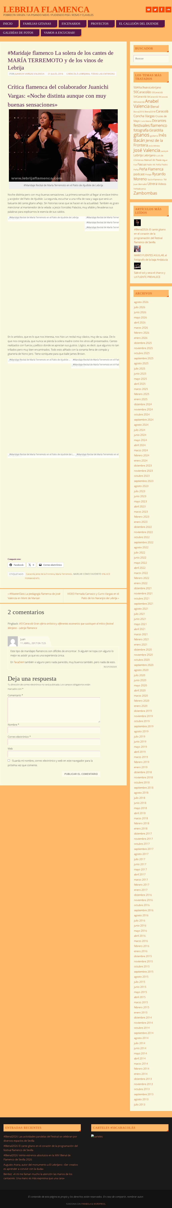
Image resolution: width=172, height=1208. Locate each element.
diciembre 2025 (143, 343)
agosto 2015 (141, 976)
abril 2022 (140, 567)
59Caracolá (163, 97)
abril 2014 (140, 1058)
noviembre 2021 (143, 593)
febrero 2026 (141, 332)
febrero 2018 (141, 823)
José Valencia (147, 150)
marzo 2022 (141, 573)
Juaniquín (164, 151)
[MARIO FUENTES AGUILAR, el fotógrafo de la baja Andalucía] (137, 251)
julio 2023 (139, 491)
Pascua (142, 164)
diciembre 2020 (143, 649)
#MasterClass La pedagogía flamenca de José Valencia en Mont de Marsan (34, 596)
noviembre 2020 (143, 654)
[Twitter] (155, 9)
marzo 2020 (141, 695)
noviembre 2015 (143, 961)
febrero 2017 (141, 884)
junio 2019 (140, 741)
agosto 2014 (141, 1038)
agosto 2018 (141, 792)
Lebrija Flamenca (46, 9)
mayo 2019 (140, 746)
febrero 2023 (141, 516)
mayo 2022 (140, 562)
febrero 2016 (141, 946)
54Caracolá (140, 96)
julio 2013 (139, 1104)
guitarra (154, 135)
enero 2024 (140, 460)
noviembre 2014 (143, 1022)
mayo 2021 (140, 624)
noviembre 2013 (143, 1084)
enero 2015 (140, 1012)
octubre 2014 (142, 1027)
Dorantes (159, 120)
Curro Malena (145, 121)
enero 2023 (140, 521)
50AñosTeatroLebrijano (147, 87)
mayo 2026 (140, 317)
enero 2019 (140, 767)
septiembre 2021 (144, 603)
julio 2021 (139, 613)
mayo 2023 (140, 501)
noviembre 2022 (143, 532)
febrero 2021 (141, 639)
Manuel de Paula (152, 160)
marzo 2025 (141, 389)
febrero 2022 (141, 578)
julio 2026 (139, 307)
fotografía (141, 130)
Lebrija (138, 155)
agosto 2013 (141, 1099)
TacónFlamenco (155, 179)
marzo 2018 (141, 818)
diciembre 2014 (143, 1017)
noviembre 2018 (143, 777)
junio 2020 (140, 680)
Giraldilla (156, 130)
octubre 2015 (142, 966)
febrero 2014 (141, 1068)
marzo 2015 (141, 1002)
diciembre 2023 (143, 465)
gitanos (141, 134)
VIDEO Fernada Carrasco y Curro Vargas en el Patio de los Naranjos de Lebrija (93, 596)
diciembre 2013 (143, 1078)
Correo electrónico (19, 736)
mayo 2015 (140, 992)
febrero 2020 (141, 700)
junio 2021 (140, 619)
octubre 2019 (142, 721)
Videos (162, 184)
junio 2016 (140, 925)
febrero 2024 (141, 455)
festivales (142, 125)
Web (10, 748)
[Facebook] (162, 9)
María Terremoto (64, 573)
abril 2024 (140, 445)
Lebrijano (149, 155)
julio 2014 (139, 1043)
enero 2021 (140, 644)
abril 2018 (140, 813)
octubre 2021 (142, 598)
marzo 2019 (141, 757)
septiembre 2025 (144, 358)
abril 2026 (140, 322)
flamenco (158, 125)
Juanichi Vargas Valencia (29, 73)
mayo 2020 (140, 685)
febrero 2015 (141, 1007)
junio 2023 (140, 496)
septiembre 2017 (144, 849)
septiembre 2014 (144, 1033)
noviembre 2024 (143, 409)
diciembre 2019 (143, 711)
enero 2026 (140, 337)
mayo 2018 (140, 808)
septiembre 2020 (144, 665)
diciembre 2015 (143, 956)
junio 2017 (140, 864)
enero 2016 (140, 951)
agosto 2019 (141, 731)
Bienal (154, 106)
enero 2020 (140, 705)
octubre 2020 (142, 659)
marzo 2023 (141, 511)
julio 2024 (139, 429)
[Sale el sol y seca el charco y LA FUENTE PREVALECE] (137, 268)
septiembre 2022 (144, 542)
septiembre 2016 (144, 910)
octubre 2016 (142, 905)
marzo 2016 (141, 941)
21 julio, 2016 (55, 73)
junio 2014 (140, 1048)
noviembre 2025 (143, 348)
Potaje (148, 174)
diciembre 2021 (143, 588)
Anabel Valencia (146, 103)
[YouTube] (149, 9)
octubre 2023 (142, 475)
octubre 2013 (142, 1089)
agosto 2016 (141, 915)
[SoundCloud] (168, 9)
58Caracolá (152, 96)
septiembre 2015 (144, 971)
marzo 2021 (141, 634)
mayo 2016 (140, 930)
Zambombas (145, 193)
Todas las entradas (103, 73)
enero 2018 (140, 828)
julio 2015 (139, 981)
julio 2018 (139, 797)
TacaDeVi (19, 662)
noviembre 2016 (143, 900)
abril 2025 (140, 383)
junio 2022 (140, 557)
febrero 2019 (141, 762)
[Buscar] (164, 59)
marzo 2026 (141, 327)
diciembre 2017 (143, 833)
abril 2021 (140, 629)
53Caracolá (157, 92)
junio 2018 (140, 802)
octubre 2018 (142, 782)
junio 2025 (140, 373)
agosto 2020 (141, 670)
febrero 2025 (141, 394)
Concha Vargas (144, 116)
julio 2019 (139, 736)
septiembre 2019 (144, 726)
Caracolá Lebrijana (78, 73)
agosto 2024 (141, 424)
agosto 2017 (141, 854)
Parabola (86, 1203)
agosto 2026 (141, 302)
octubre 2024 (142, 414)
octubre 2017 (142, 843)
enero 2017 (140, 889)
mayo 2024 (140, 440)
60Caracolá (139, 101)
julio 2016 (139, 920)
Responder (110, 666)
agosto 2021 (141, 608)
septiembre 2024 (144, 419)
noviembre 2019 (143, 716)
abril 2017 (140, 874)
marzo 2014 (141, 1063)
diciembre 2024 (143, 404)
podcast (139, 174)
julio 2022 (139, 552)
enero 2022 (140, 583)
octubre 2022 (142, 537)
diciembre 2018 (143, 772)
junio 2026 (140, 312)
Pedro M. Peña (153, 164)
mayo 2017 (140, 869)
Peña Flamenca (151, 169)
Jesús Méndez (154, 145)
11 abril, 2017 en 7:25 (33, 643)
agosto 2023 (141, 486)
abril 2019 (140, 751)
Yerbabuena (140, 188)
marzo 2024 (141, 450)
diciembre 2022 (143, 527)
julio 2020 (139, 675)
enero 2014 (140, 1073)
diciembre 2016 (143, 894)
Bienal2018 (150, 111)
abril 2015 (140, 997)
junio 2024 (140, 435)
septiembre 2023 (144, 481)
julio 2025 (139, 368)
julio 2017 (139, 859)
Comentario (15, 695)
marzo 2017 (141, 879)
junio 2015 (140, 986)
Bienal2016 (139, 111)
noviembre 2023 (143, 470)
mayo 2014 (140, 1053)
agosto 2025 (141, 363)
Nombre (13, 724)
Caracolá (30, 573)
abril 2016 (140, 935)
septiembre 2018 (144, 787)
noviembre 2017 (143, 838)
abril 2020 (140, 690)
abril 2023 (140, 506)
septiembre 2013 (144, 1094)
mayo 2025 (140, 378)
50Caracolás (142, 92)
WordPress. (100, 1203)
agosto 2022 (141, 547)
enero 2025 (140, 399)
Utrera (152, 183)
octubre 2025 (142, 353)
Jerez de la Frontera (45, 573)
